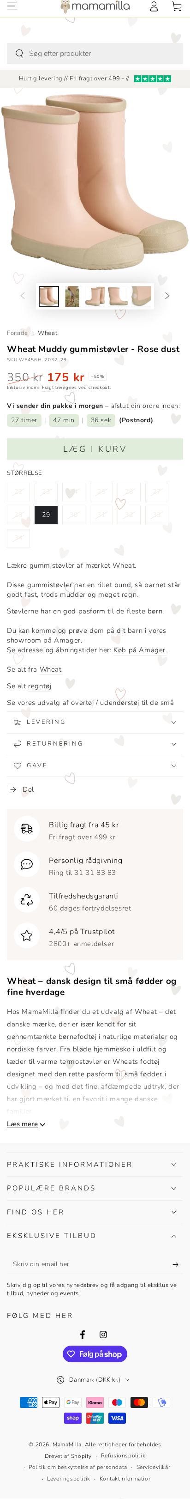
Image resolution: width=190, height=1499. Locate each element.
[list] (95, 882)
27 (160, 494)
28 (22, 517)
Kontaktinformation (126, 1478)
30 (77, 517)
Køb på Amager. (140, 650)
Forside (17, 333)
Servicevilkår (154, 1467)
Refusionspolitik (123, 1455)
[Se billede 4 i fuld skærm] (118, 296)
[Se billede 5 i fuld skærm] (141, 296)
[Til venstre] (22, 296)
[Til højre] (167, 296)
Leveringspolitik (68, 1478)
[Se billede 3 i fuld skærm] (95, 296)
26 (133, 494)
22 (22, 494)
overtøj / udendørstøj (105, 702)
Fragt (48, 387)
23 (50, 494)
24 (77, 494)
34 (22, 540)
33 (160, 517)
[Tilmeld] (177, 1265)
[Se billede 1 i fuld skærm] (49, 296)
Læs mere (22, 1124)
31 (105, 517)
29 (50, 517)
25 (105, 494)
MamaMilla (67, 1444)
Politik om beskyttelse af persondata (78, 1467)
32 (133, 517)
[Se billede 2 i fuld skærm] (72, 296)
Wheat (47, 333)
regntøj (39, 686)
